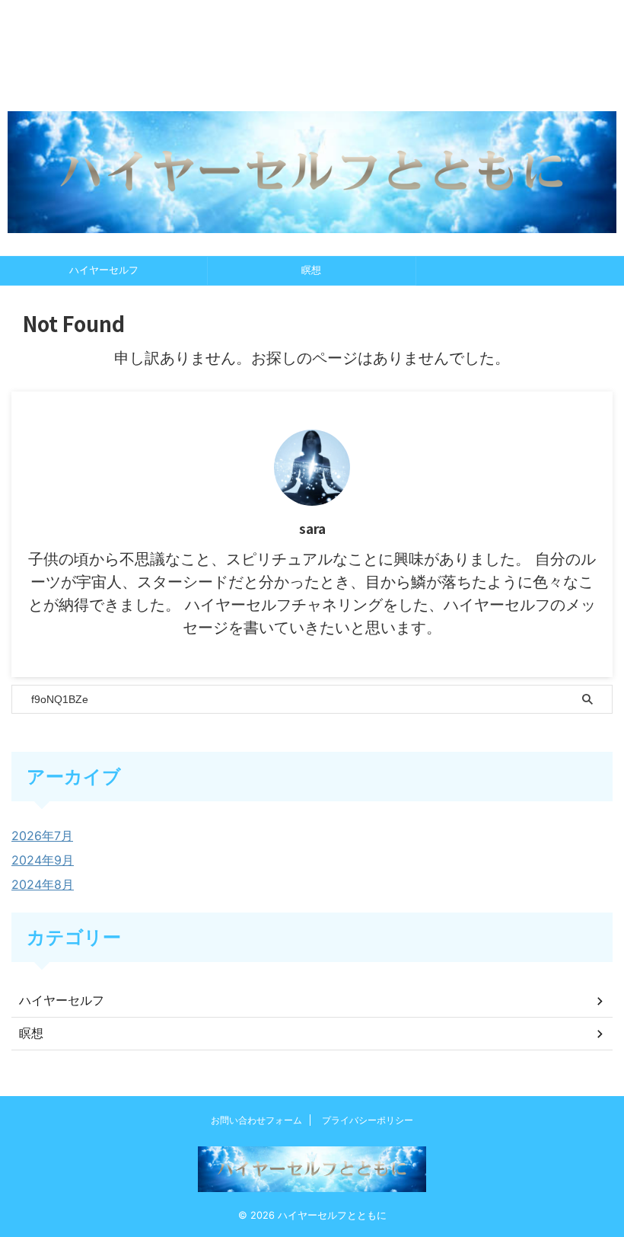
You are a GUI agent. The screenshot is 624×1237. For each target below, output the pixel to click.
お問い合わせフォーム (256, 1120)
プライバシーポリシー (367, 1120)
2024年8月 (42, 884)
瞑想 (311, 270)
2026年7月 (42, 835)
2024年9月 (42, 860)
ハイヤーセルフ (103, 270)
